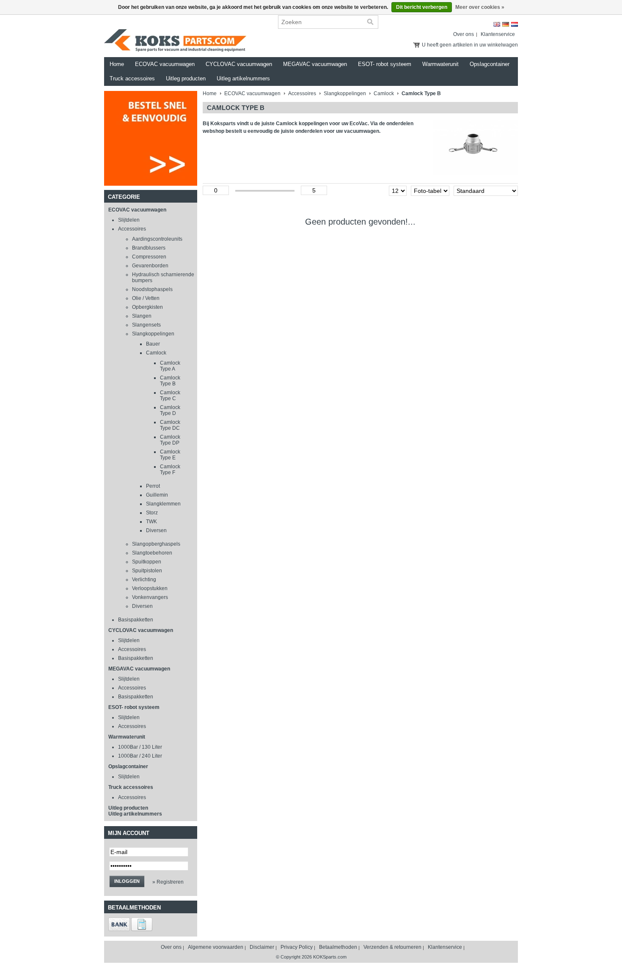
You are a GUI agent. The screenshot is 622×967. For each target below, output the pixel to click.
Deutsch (505, 24)
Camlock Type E (170, 455)
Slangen (141, 316)
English (496, 24)
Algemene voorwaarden (215, 947)
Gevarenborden (150, 266)
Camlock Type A (170, 366)
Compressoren (149, 257)
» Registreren (168, 882)
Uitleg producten (186, 78)
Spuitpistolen (147, 571)
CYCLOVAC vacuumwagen (239, 64)
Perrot (153, 486)
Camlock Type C (170, 395)
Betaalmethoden (338, 947)
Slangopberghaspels (156, 544)
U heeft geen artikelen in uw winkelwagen (470, 45)
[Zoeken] (370, 22)
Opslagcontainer (489, 64)
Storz (152, 513)
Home (117, 64)
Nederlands (514, 24)
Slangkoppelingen (153, 334)
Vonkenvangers (150, 597)
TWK (151, 522)
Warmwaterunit (440, 64)
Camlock (156, 353)
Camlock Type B (170, 381)
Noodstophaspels (152, 289)
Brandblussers (148, 248)
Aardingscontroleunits (157, 239)
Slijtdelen (129, 220)
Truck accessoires (132, 78)
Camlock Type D (170, 410)
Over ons (463, 34)
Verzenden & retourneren (392, 947)
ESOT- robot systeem (384, 64)
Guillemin (157, 495)
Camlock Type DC (170, 425)
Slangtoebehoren (152, 553)
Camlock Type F (170, 469)
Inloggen (127, 881)
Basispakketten (135, 620)
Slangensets (146, 325)
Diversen (156, 530)
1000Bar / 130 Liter (140, 747)
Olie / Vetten (146, 298)
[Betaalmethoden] (119, 929)
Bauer (153, 344)
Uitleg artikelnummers (243, 78)
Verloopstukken (150, 588)
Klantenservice (498, 34)
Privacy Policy (297, 947)
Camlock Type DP (170, 440)
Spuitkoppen (146, 562)
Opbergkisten (147, 307)
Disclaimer (262, 947)
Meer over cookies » (479, 7)
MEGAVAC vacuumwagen (315, 64)
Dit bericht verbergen (421, 7)
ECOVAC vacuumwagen (165, 64)
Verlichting (144, 579)
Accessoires (132, 229)
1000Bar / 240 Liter (140, 756)
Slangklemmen (163, 504)
